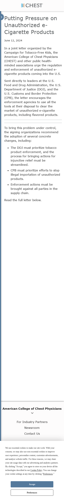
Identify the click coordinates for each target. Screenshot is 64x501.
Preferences (32, 492)
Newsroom (32, 427)
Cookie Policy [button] (36, 470)
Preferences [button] (48, 474)
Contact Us (32, 433)
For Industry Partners (32, 422)
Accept (32, 484)
